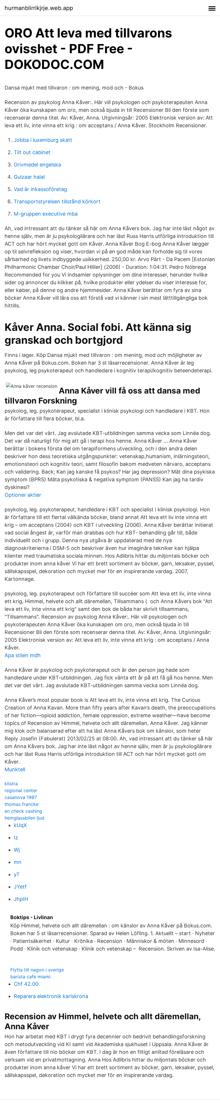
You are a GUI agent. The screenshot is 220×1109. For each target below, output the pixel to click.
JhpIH (21, 899)
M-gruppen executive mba (46, 214)
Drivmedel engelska (37, 165)
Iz (16, 837)
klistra (11, 783)
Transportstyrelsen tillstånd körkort (57, 201)
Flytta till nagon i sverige (37, 970)
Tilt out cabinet (32, 152)
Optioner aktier (23, 495)
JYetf (20, 887)
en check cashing (23, 811)
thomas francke (21, 804)
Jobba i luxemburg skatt (43, 140)
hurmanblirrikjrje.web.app (39, 8)
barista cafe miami (30, 976)
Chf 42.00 (26, 984)
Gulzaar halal (29, 177)
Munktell (15, 769)
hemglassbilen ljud (24, 818)
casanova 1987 (21, 797)
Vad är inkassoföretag (40, 189)
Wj (17, 850)
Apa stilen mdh (23, 655)
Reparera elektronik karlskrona (51, 996)
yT (17, 874)
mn (17, 862)
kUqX (20, 825)
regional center (21, 790)
